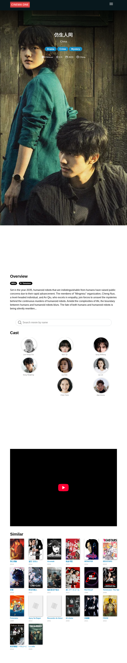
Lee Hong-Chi (28, 354)
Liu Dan (64, 375)
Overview (19, 276)
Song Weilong (101, 354)
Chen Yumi (65, 395)
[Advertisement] (63, 247)
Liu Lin (100, 375)
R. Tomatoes (25, 283)
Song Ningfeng (28, 375)
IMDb (13, 283)
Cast (14, 332)
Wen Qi (64, 354)
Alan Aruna (101, 395)
